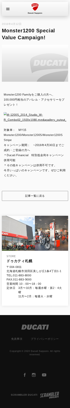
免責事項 (16, 338)
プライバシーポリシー (45, 338)
